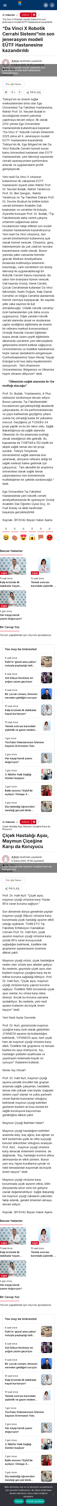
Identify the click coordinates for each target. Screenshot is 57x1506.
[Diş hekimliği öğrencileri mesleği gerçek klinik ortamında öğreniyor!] (28, 807)
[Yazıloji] (20, 4)
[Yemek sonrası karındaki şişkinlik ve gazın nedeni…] (44, 572)
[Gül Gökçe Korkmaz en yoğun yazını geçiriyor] (28, 678)
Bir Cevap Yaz (9, 627)
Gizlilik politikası (35, 1501)
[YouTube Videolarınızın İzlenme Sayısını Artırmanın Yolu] (28, 742)
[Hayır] (53, 1494)
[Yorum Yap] (6, 92)
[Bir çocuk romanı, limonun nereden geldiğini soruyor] (28, 694)
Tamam (18, 1501)
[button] (45, 5)
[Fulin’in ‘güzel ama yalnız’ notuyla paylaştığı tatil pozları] (28, 662)
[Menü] (4, 5)
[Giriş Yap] (52, 5)
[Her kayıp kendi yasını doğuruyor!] (13, 605)
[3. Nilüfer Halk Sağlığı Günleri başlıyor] (28, 774)
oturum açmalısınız (39, 635)
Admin (15, 60)
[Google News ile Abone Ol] (13, 84)
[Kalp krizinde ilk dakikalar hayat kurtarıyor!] (13, 572)
